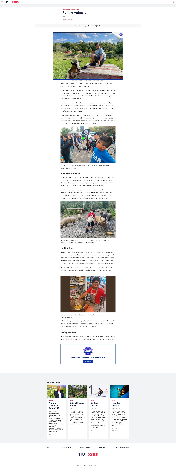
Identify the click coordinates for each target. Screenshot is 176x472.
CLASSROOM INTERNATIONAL (121, 447)
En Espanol (89, 25)
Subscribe (102, 447)
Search (174, 2)
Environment (66, 9)
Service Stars (75, 9)
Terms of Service (85, 447)
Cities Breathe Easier (77, 404)
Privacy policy (66, 447)
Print (98, 25)
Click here (69, 339)
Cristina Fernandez (67, 19)
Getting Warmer (95, 404)
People (51, 400)
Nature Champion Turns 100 (54, 405)
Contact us (50, 447)
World (71, 400)
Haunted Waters (116, 404)
